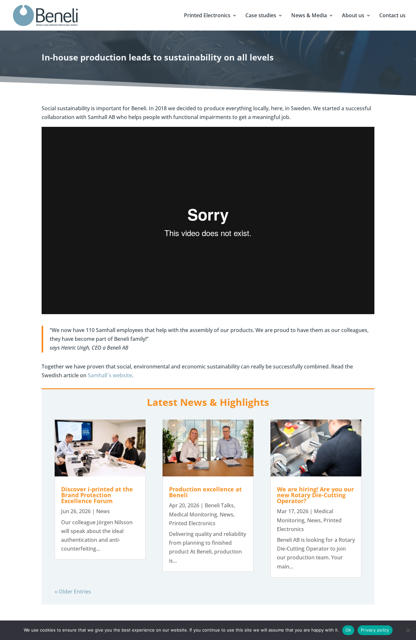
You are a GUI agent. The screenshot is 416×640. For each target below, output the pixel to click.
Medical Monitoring (193, 514)
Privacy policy (375, 630)
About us (353, 16)
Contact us (392, 16)
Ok (348, 630)
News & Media (309, 16)
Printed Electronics (207, 16)
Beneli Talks (219, 505)
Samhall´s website (110, 375)
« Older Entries (73, 591)
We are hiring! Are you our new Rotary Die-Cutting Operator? (315, 495)
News (103, 511)
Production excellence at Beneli (205, 492)
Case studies (260, 16)
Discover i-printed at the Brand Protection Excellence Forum (97, 495)
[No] (408, 630)
